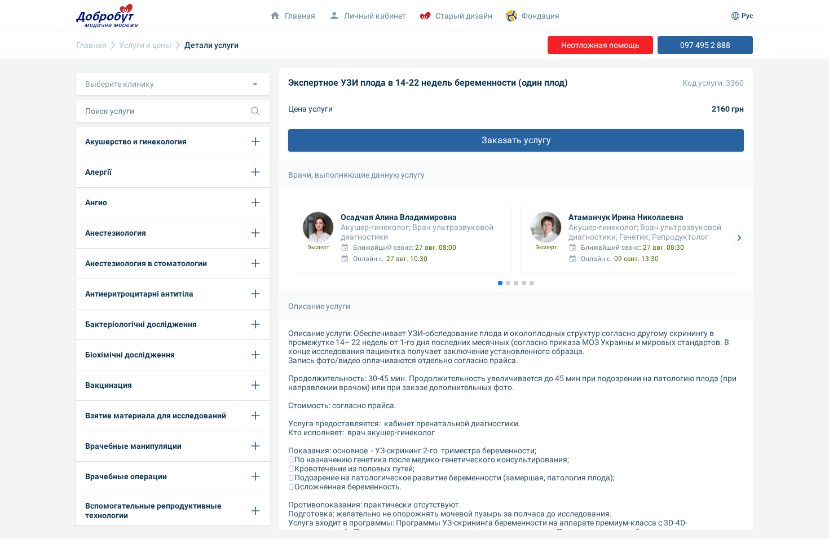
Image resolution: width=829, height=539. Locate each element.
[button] (173, 84)
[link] (91, 45)
